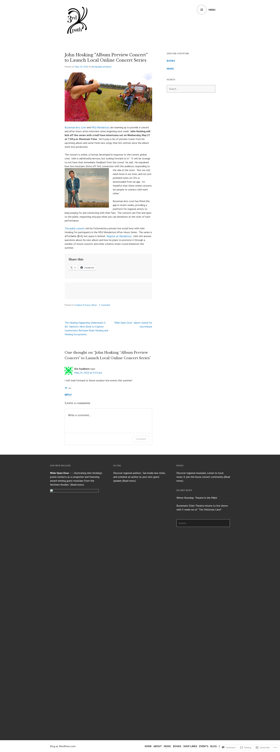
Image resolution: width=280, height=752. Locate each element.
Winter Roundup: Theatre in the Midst (196, 497)
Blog (213, 746)
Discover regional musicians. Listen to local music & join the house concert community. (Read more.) (203, 476)
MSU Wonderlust (100, 127)
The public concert (75, 228)
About (157, 746)
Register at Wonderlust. (119, 236)
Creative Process (82, 305)
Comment (141, 438)
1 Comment (104, 305)
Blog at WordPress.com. (63, 746)
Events (203, 746)
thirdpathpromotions (101, 66)
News (94, 305)
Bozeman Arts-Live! (75, 127)
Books (171, 60)
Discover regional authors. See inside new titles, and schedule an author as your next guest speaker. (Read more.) (139, 476)
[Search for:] (191, 88)
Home (148, 746)
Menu (212, 9)
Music (170, 68)
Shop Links (190, 746)
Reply (68, 394)
